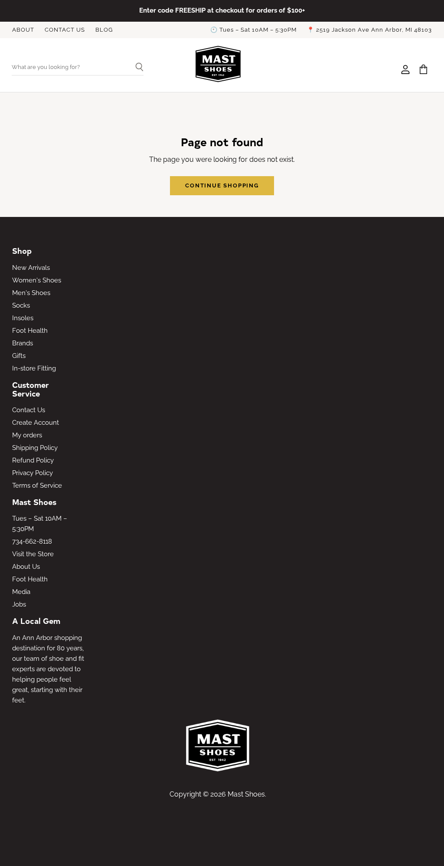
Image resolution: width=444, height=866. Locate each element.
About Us (26, 567)
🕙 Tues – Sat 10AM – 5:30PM (253, 30)
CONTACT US (65, 30)
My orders (27, 435)
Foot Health (30, 331)
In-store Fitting (34, 368)
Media (21, 592)
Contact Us (28, 410)
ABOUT (23, 30)
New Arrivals (31, 268)
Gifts (19, 356)
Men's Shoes (31, 293)
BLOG (104, 30)
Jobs (19, 604)
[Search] (136, 67)
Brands (22, 343)
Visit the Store (33, 554)
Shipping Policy (35, 448)
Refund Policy (33, 460)
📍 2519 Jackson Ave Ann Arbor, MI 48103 (369, 30)
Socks (21, 305)
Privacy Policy (32, 473)
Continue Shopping (221, 185)
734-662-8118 (32, 541)
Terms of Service (37, 485)
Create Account (35, 422)
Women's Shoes (36, 280)
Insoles (22, 318)
